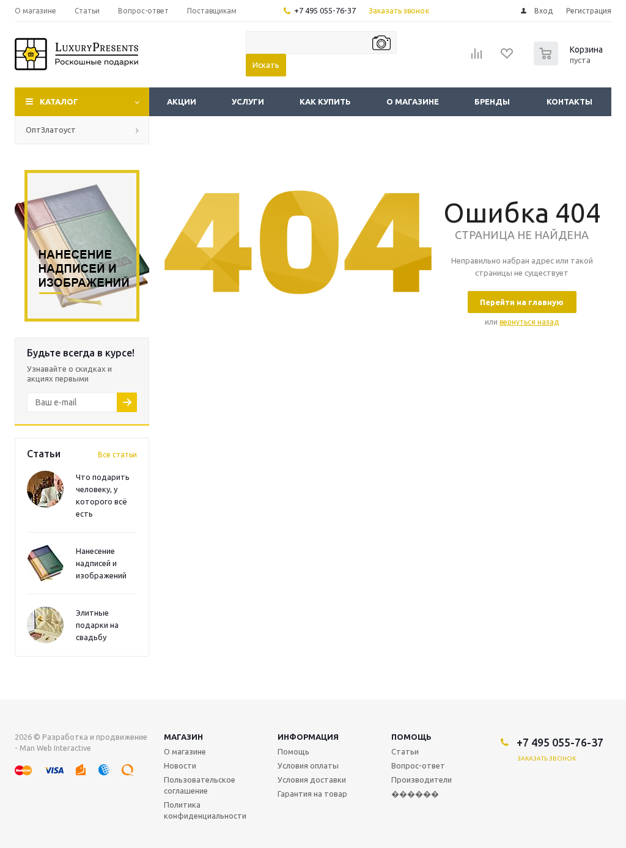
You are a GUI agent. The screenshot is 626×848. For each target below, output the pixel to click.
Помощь (411, 736)
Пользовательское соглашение (199, 785)
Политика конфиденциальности (205, 810)
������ (415, 793)
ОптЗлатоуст (51, 129)
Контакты (569, 101)
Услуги (248, 101)
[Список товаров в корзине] (570, 61)
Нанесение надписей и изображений (101, 563)
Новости (180, 765)
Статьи (405, 751)
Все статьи (117, 455)
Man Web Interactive (55, 748)
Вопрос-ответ (418, 765)
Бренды (492, 101)
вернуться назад (529, 322)
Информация (308, 736)
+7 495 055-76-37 (325, 10)
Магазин (183, 736)
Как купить (325, 101)
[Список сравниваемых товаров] (477, 57)
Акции (181, 101)
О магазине (412, 101)
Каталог (59, 101)
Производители (421, 779)
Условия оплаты (308, 765)
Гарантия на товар (312, 793)
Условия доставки (312, 779)
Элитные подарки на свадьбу (97, 624)
